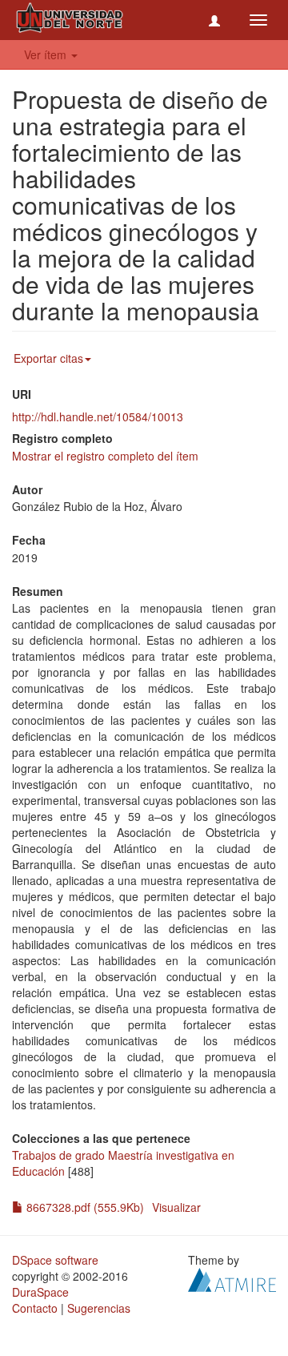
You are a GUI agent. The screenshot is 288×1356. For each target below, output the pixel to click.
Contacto (35, 1308)
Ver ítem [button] (47, 54)
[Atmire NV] (232, 1278)
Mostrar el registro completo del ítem (105, 456)
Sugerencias (98, 1308)
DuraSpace (40, 1292)
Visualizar (176, 1207)
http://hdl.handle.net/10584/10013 (97, 416)
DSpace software (55, 1260)
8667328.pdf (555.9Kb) (83, 1207)
